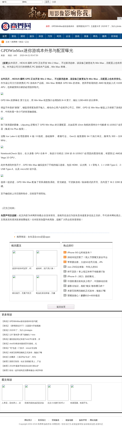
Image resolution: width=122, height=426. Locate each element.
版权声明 (83, 420)
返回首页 (61, 307)
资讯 (14, 36)
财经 (23, 36)
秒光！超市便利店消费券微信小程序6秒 (26, 370)
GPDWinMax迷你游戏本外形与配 (23, 321)
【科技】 (5, 357)
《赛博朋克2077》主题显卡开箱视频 (25, 326)
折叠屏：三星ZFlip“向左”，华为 (22, 357)
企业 (68, 36)
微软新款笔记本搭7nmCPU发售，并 (24, 339)
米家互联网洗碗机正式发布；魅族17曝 (87, 290)
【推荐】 (5, 361)
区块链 (114, 36)
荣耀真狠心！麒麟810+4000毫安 (84, 295)
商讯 (95, 36)
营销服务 (55, 420)
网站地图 (94, 420)
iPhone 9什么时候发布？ (80, 252)
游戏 (77, 36)
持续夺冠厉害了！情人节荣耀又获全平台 (88, 257)
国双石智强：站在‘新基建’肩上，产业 (25, 361)
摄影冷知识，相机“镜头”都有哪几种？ (86, 286)
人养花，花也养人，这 (11, 403)
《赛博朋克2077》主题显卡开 (87, 26)
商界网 (14, 42)
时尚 (59, 36)
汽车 (50, 36)
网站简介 (28, 420)
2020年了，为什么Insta (111, 26)
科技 (41, 36)
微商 (104, 36)
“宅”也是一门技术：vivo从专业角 (23, 348)
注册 (54, 2)
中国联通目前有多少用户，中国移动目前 (88, 281)
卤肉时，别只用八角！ (45, 268)
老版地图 (69, 420)
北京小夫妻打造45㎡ (56, 403)
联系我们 (42, 420)
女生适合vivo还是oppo (39, 236)
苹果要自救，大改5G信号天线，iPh (85, 262)
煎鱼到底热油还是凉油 (34, 403)
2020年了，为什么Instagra (20, 330)
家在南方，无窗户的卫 (21, 293)
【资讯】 (5, 326)
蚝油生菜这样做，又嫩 (45, 293)
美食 (86, 36)
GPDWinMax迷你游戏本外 (63, 26)
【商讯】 (5, 321)
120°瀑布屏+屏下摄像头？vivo (22, 335)
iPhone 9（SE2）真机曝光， (82, 276)
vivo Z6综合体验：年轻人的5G (83, 267)
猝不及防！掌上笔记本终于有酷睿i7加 (86, 271)
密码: (24, 2)
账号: (4, 2)
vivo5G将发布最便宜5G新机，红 (23, 344)
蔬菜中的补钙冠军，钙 (21, 268)
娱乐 (32, 36)
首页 (4, 36)
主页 (7, 42)
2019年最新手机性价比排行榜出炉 (24, 366)
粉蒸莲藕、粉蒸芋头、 (79, 403)
